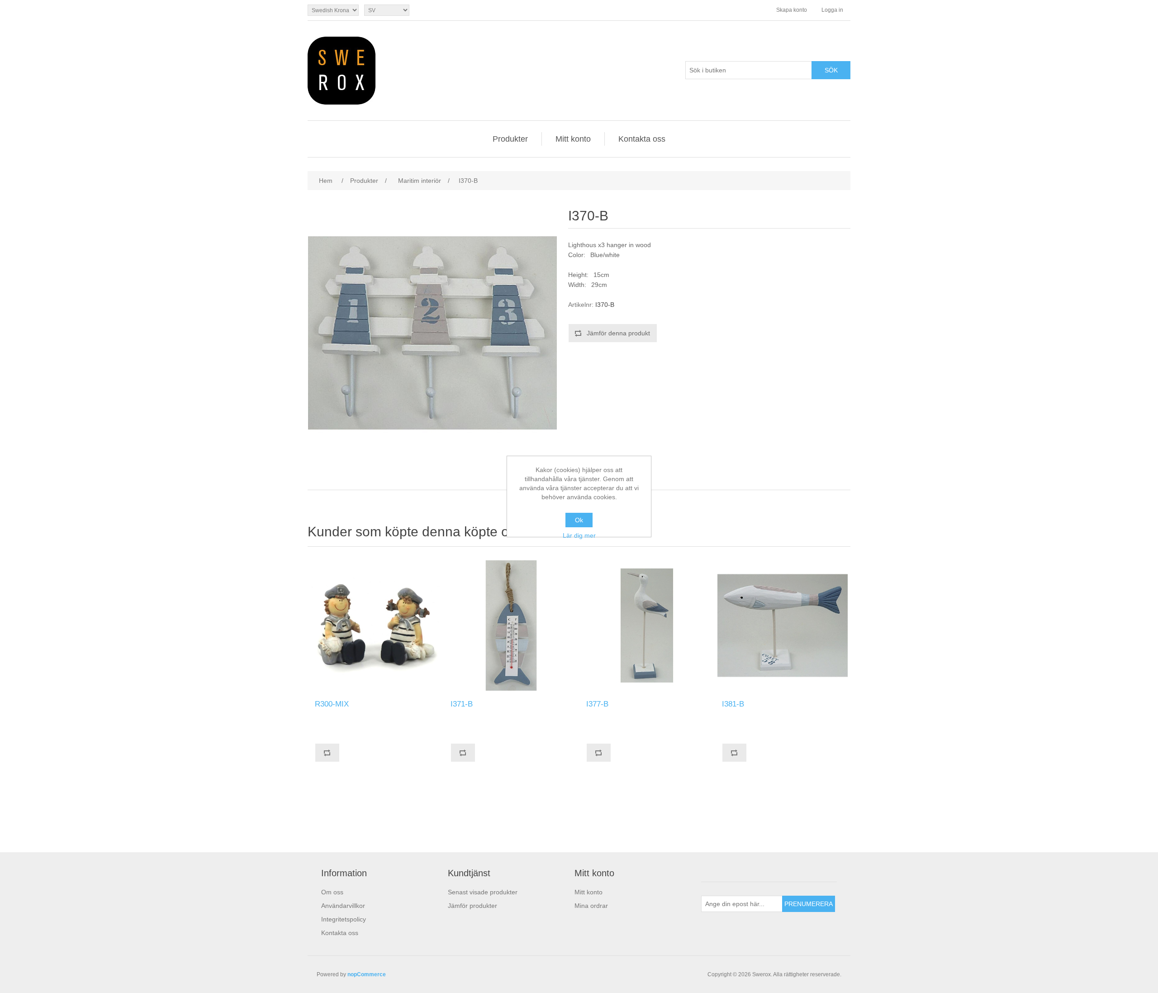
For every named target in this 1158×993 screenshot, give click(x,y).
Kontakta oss (641, 138)
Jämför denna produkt (618, 333)
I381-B (733, 704)
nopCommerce (366, 974)
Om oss (332, 892)
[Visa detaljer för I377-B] (647, 625)
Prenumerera (808, 903)
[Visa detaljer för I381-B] (782, 625)
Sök (831, 70)
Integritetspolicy (343, 919)
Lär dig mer (579, 535)
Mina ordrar (591, 905)
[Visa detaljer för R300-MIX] (375, 625)
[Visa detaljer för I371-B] (511, 625)
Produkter (510, 138)
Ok (579, 520)
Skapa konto (791, 10)
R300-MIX (332, 704)
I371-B (462, 704)
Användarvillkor (343, 905)
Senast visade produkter (482, 892)
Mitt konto (573, 138)
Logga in (832, 10)
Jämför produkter (472, 905)
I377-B (597, 704)
